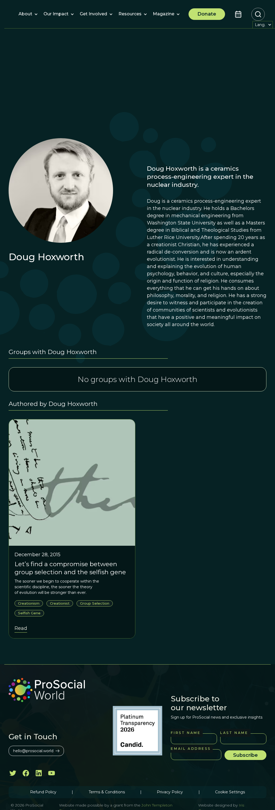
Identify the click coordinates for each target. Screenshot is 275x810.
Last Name (234, 733)
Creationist (60, 603)
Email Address (191, 749)
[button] (25, 14)
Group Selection (94, 603)
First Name (186, 733)
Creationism (28, 603)
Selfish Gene (29, 613)
